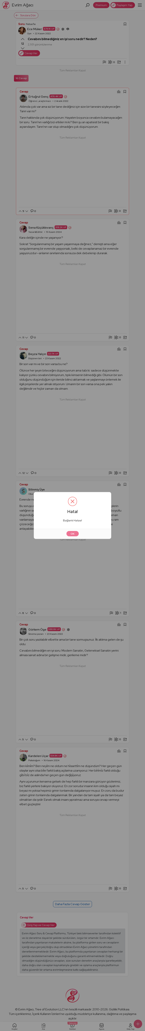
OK (73, 533)
